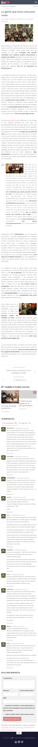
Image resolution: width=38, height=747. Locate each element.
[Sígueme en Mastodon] (22, 742)
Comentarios (10, 423)
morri (6, 19)
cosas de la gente (8, 6)
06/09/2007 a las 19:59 (22, 428)
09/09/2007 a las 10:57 (18, 574)
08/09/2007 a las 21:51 (21, 550)
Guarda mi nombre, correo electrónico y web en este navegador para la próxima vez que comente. (19, 708)
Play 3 (14, 255)
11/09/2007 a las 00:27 (19, 626)
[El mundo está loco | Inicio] (6, 2)
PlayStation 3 (22, 75)
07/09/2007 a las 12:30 (19, 497)
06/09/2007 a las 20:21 (21, 456)
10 (36, 6)
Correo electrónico (27, 691)
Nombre (6, 691)
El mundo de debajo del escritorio (8, 407)
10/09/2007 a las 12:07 (21, 589)
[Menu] (36, 2)
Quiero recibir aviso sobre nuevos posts (19, 714)
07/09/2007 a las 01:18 (23, 478)
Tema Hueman (30, 738)
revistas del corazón (13, 120)
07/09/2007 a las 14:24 (18, 515)
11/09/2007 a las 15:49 (18, 643)
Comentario (8, 678)
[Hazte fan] (19, 742)
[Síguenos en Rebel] (16, 742)
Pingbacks (25, 423)
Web (4, 698)
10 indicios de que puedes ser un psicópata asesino (26, 403)
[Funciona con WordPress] (12, 738)
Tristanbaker (27, 293)
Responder (10, 453)
